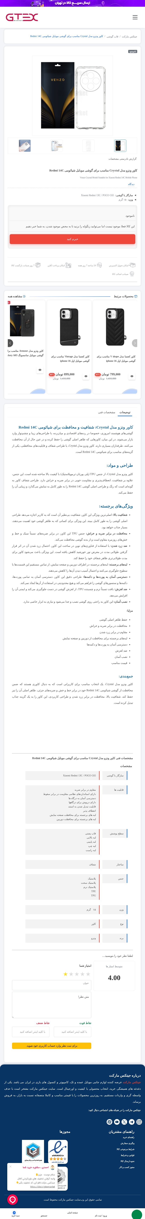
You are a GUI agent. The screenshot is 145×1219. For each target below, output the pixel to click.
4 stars (83, 974)
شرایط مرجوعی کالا (125, 1149)
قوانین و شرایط (127, 1155)
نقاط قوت (85, 1022)
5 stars (88, 974)
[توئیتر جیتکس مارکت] (124, 1122)
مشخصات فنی (106, 412)
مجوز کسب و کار (126, 1167)
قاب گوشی (112, 36)
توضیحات (125, 412)
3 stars (77, 974)
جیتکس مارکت (129, 36)
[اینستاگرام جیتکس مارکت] (139, 1122)
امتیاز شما (85, 965)
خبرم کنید (72, 239)
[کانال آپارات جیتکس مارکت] (109, 1122)
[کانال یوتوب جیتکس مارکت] (117, 1122)
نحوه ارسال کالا (127, 1161)
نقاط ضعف (43, 1022)
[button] (44, 1215)
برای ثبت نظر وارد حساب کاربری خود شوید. (51, 1045)
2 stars (71, 974)
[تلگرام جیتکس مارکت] (132, 1122)
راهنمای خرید (128, 1137)
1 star (66, 974)
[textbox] (72, 1031)
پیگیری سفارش (127, 1143)
